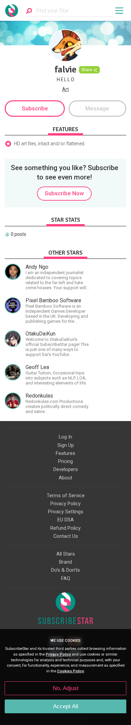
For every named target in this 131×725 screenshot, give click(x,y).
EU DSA (65, 520)
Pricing (65, 461)
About (65, 478)
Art (65, 89)
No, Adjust (66, 688)
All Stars (65, 554)
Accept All (65, 706)
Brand (65, 562)
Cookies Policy (70, 671)
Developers (65, 469)
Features (65, 453)
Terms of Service (66, 496)
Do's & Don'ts (65, 570)
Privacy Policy (65, 504)
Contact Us (65, 536)
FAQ (65, 578)
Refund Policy (65, 528)
